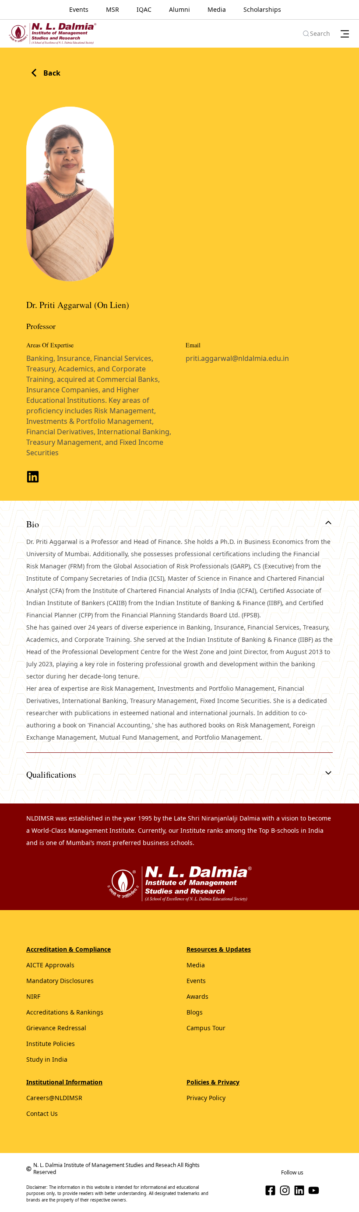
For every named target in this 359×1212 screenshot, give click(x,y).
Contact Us (42, 1113)
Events (78, 9)
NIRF (33, 996)
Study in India (46, 1059)
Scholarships (262, 9)
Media (217, 9)
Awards (197, 996)
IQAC (144, 9)
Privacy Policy (206, 1098)
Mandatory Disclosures (60, 981)
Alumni (179, 9)
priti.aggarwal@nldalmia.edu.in (237, 358)
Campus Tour (206, 1028)
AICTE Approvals (50, 965)
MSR (112, 9)
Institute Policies (50, 1043)
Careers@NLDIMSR (54, 1098)
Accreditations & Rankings (64, 1012)
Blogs (195, 1012)
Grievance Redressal (56, 1028)
